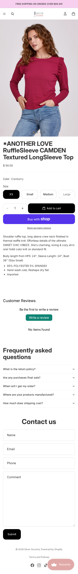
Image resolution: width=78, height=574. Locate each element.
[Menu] (4, 13)
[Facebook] (32, 565)
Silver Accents (32, 549)
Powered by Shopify (51, 549)
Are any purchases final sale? (21, 377)
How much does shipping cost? (23, 403)
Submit (12, 534)
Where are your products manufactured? (28, 394)
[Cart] (73, 14)
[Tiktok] (45, 565)
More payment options (39, 228)
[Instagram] (39, 565)
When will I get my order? (19, 386)
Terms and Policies (39, 557)
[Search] (12, 14)
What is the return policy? (19, 369)
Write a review (39, 317)
